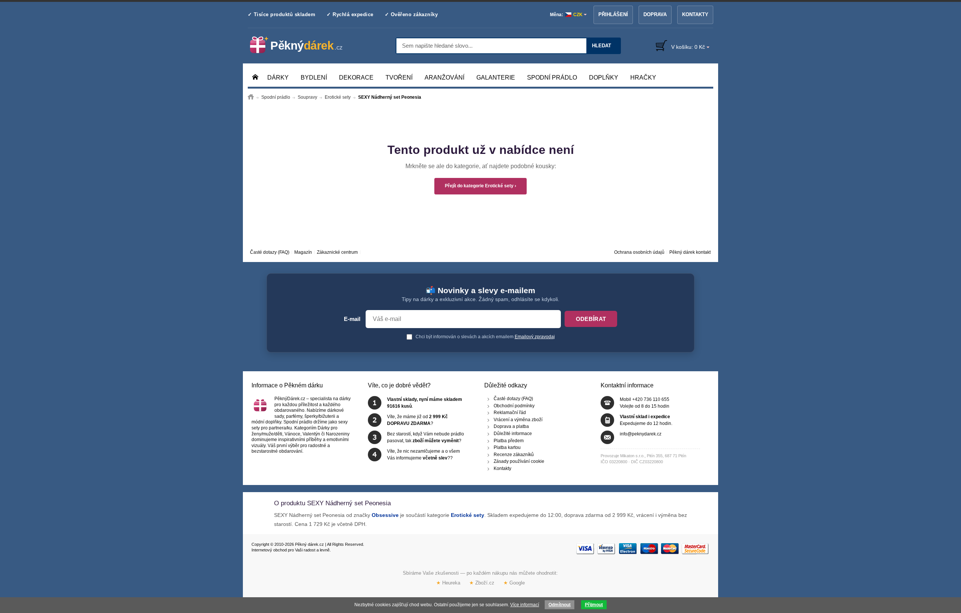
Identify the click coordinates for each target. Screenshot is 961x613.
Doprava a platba (511, 426)
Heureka (448, 583)
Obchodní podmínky (514, 405)
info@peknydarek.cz (640, 434)
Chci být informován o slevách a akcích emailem (484, 336)
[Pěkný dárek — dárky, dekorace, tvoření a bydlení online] (302, 45)
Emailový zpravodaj (535, 336)
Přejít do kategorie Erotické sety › (480, 185)
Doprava (655, 14)
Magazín (303, 252)
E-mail (352, 319)
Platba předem (509, 440)
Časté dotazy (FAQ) (269, 252)
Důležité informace (513, 433)
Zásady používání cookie (519, 461)
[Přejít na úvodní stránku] (251, 97)
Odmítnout (559, 604)
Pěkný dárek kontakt (690, 252)
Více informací (524, 604)
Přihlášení (613, 14)
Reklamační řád (510, 412)
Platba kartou (507, 447)
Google (514, 583)
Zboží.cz (481, 583)
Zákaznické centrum (337, 252)
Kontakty (695, 14)
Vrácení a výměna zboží (518, 419)
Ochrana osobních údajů (639, 252)
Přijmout (594, 604)
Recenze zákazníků (514, 454)
